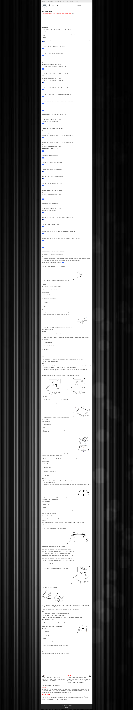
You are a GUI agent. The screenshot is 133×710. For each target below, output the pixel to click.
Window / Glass (61, 13)
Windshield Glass (68, 13)
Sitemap (71, 1)
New (63, 1)
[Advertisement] (66, 19)
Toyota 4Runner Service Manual (47, 13)
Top (67, 1)
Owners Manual (50, 1)
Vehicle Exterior (55, 13)
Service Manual (58, 1)
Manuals (43, 1)
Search (77, 1)
